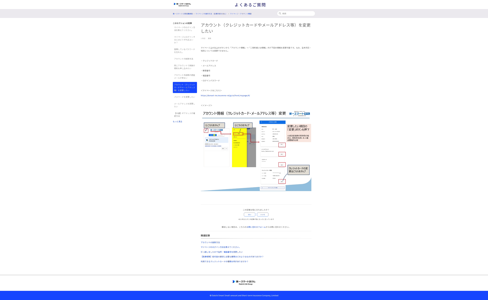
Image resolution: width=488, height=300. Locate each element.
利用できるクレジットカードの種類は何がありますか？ (224, 261)
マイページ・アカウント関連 (240, 13)
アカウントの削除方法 (183, 58)
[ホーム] (244, 282)
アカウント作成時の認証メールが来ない (184, 76)
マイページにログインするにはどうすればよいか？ (184, 39)
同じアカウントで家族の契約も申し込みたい (184, 67)
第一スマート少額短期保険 (183, 13)
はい (249, 214)
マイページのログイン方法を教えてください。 (184, 29)
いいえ (262, 214)
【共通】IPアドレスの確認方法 (184, 114)
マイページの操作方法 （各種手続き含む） (211, 13)
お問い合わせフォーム (256, 227)
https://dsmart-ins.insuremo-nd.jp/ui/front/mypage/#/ (225, 95)
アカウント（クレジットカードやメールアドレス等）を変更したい (184, 87)
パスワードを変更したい (184, 97)
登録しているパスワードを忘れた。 (184, 50)
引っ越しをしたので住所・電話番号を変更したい (222, 252)
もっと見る (177, 121)
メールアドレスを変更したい (184, 105)
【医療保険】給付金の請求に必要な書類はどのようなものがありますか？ (232, 256)
